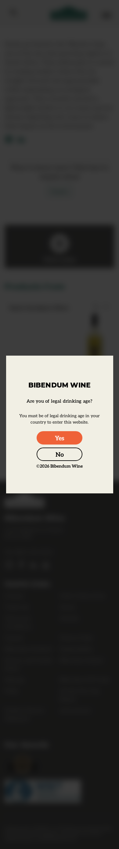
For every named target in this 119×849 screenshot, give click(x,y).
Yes (59, 437)
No (60, 454)
